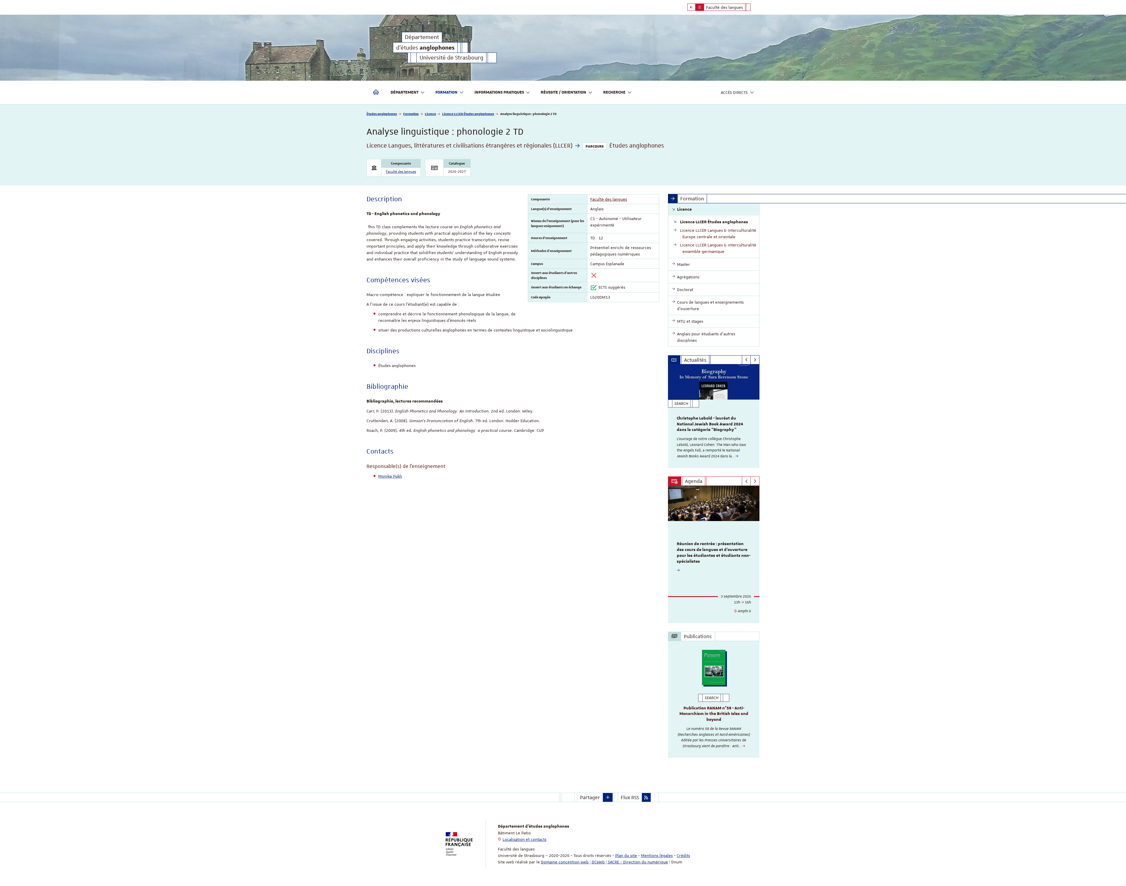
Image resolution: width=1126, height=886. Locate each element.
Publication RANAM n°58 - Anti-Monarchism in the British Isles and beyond (713, 714)
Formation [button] (446, 92)
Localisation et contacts (524, 839)
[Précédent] (746, 360)
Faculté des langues (401, 172)
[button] (608, 797)
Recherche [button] (614, 92)
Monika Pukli (390, 476)
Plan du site (626, 855)
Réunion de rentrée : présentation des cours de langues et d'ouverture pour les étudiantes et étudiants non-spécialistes (713, 552)
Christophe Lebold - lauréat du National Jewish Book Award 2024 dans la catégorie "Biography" (710, 424)
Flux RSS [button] (630, 797)
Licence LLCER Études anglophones (468, 113)
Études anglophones (382, 113)
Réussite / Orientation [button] (563, 92)
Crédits (683, 855)
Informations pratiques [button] (499, 92)
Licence (430, 113)
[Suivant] (754, 360)
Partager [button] (590, 797)
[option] (714, 416)
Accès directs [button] (734, 92)
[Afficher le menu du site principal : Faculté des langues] (691, 7)
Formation (411, 113)
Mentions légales (657, 855)
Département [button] (404, 92)
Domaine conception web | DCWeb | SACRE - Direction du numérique (604, 862)
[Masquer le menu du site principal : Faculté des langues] (752, 7)
